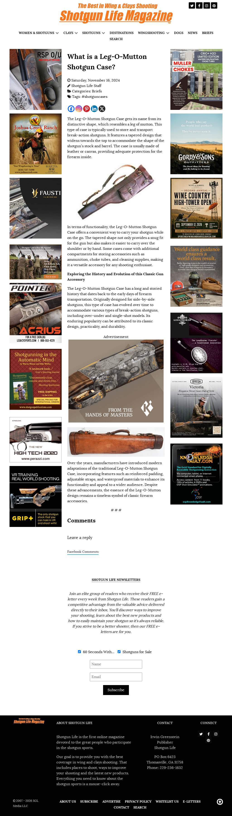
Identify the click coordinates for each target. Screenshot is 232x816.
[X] (102, 108)
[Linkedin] (94, 108)
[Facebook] (71, 108)
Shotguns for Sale (137, 652)
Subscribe (116, 690)
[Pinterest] (86, 108)
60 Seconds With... (98, 652)
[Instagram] (78, 108)
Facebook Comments (83, 552)
